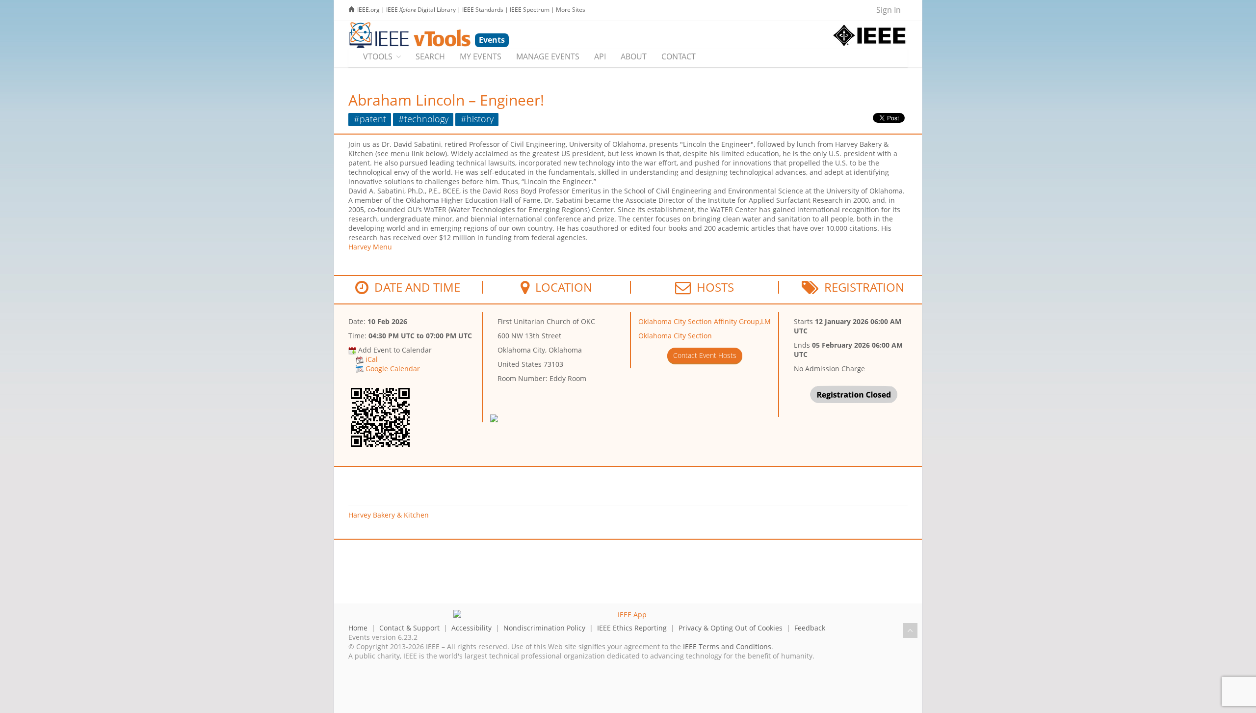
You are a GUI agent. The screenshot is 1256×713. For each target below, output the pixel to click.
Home (357, 627)
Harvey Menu (370, 246)
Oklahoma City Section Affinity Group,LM (704, 321)
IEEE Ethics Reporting (632, 627)
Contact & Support (409, 627)
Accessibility (471, 627)
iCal (372, 359)
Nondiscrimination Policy (544, 627)
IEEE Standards (482, 9)
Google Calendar (393, 368)
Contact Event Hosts (704, 355)
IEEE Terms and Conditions (727, 646)
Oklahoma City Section (675, 335)
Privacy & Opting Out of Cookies (731, 627)
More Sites (570, 9)
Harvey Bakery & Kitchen (388, 515)
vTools (377, 56)
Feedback (809, 627)
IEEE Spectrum (530, 9)
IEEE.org (368, 9)
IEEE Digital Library (421, 9)
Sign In (888, 9)
